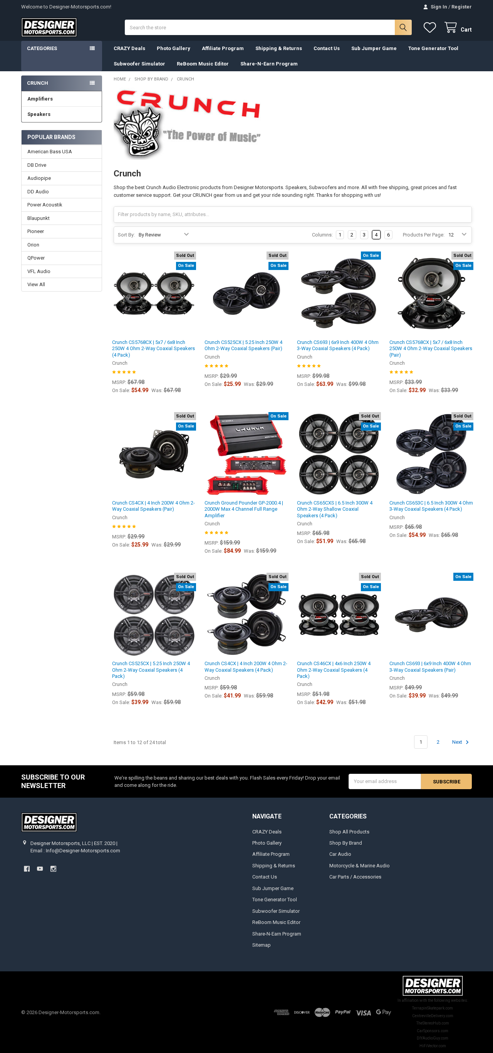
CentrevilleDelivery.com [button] (432, 1016)
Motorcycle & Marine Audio (359, 866)
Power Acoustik (44, 205)
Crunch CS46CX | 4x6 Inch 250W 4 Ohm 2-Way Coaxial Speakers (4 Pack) (334, 670)
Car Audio (340, 854)
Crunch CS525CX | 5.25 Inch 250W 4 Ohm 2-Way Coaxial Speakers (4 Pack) (151, 670)
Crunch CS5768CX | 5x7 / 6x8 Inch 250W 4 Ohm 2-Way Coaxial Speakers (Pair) (430, 348)
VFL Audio (38, 271)
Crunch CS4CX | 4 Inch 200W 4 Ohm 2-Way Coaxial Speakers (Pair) (153, 506)
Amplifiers (40, 99)
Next (457, 742)
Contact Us (327, 48)
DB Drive (36, 165)
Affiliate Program (223, 48)
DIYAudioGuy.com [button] (432, 1038)
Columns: (322, 235)
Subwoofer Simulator (139, 64)
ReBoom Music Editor (203, 64)
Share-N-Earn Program (269, 64)
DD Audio (38, 192)
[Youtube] (39, 868)
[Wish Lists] (431, 28)
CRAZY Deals (129, 48)
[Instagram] (53, 868)
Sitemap (261, 945)
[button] (432, 985)
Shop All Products (349, 832)
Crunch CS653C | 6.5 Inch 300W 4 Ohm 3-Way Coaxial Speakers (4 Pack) (431, 506)
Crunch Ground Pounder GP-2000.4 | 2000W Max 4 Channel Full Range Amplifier (244, 509)
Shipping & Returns (278, 48)
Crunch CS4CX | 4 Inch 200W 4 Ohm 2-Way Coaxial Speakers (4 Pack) (246, 666)
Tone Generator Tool (433, 48)
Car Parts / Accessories (355, 877)
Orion (33, 245)
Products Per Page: (423, 235)
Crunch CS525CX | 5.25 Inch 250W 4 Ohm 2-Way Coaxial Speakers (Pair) (243, 345)
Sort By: (126, 235)
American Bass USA (49, 151)
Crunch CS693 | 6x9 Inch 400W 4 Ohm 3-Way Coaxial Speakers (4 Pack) (338, 345)
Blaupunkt (38, 218)
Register (461, 7)
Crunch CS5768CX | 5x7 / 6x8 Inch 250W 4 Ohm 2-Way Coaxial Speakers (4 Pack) (153, 348)
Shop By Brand (345, 843)
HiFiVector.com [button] (432, 1046)
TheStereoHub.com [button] (432, 1023)
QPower (36, 258)
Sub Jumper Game (374, 48)
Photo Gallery (173, 48)
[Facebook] (26, 868)
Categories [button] (42, 48)
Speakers (38, 114)
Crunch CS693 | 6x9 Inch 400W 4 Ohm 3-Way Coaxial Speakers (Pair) (430, 666)
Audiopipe (39, 178)
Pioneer (35, 231)
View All (36, 284)
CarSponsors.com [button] (432, 1031)
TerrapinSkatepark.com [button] (432, 1008)
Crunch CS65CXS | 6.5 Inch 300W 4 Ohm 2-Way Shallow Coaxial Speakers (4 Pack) (334, 509)
